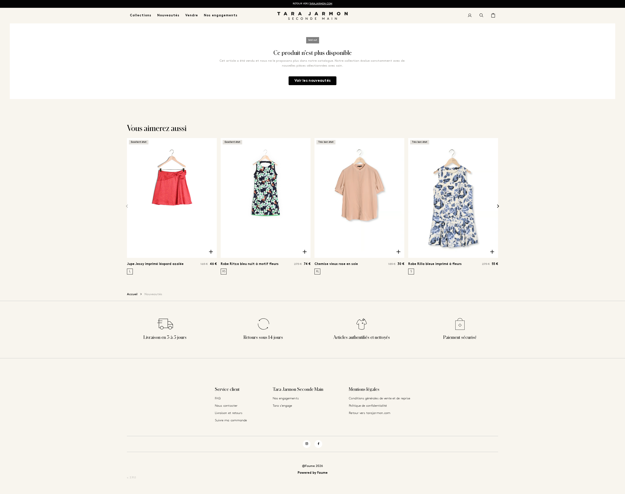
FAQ (217, 398)
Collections (140, 15)
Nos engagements (221, 15)
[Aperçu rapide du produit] (211, 252)
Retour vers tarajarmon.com (369, 413)
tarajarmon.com (320, 3)
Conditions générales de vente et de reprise (379, 398)
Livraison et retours (228, 413)
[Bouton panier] (493, 15)
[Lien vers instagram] (307, 444)
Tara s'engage (282, 405)
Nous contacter (226, 405)
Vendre (191, 15)
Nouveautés (168, 15)
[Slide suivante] (498, 206)
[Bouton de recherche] (481, 15)
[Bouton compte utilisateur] (470, 15)
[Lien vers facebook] (318, 444)
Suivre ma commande (231, 420)
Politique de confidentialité (368, 405)
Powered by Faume (313, 472)
